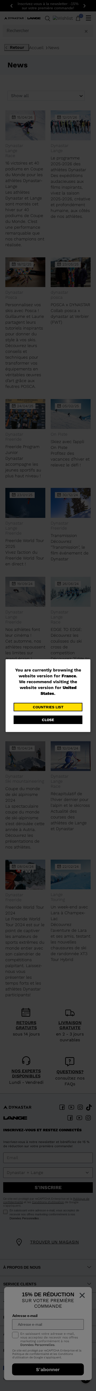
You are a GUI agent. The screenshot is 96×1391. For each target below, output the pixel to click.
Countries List (48, 707)
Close (48, 720)
